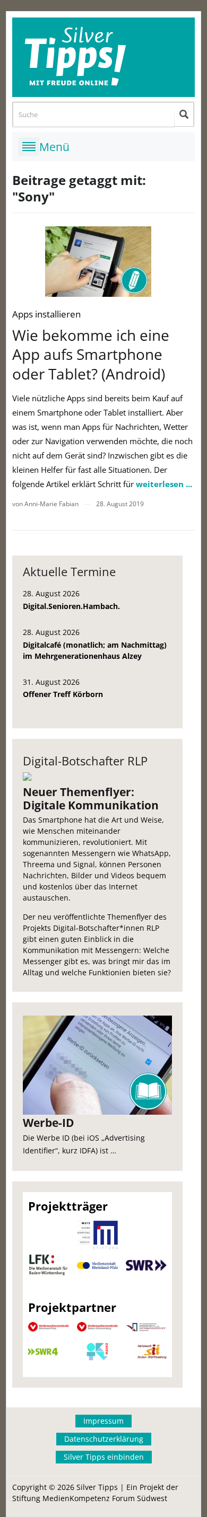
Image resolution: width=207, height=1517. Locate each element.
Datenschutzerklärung (103, 1439)
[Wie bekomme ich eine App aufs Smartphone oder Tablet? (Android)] (98, 261)
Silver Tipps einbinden (104, 1457)
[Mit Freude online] (103, 57)
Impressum (103, 1421)
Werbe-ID (48, 1122)
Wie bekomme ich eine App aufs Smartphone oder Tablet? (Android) (90, 354)
